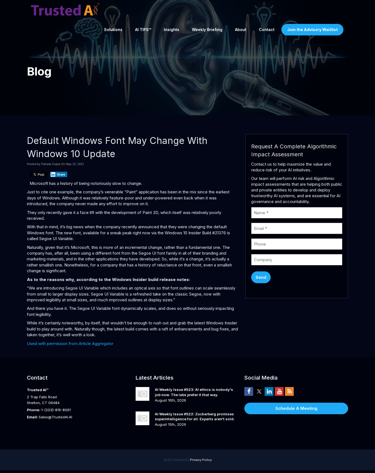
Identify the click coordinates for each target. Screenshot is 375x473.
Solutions (113, 29)
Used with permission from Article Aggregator (70, 343)
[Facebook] (248, 391)
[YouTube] (279, 391)
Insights (171, 29)
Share (61, 174)
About (240, 29)
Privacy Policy (201, 460)
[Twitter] (258, 391)
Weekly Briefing (207, 29)
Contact (267, 29)
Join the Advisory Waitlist (312, 29)
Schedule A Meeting (296, 408)
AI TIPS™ (143, 29)
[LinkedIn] (269, 391)
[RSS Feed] (289, 391)
